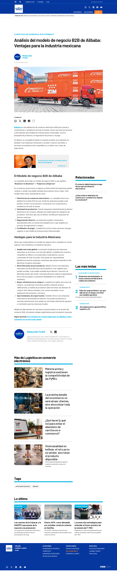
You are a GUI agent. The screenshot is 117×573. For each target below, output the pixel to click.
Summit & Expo (21, 548)
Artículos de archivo (50, 556)
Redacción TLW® (27, 57)
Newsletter (30, 2)
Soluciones (88, 12)
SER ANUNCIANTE (72, 551)
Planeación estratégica (51, 548)
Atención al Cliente (72, 554)
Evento (98, 12)
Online (18, 546)
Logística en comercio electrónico (34, 34)
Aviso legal (93, 554)
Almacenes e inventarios (51, 554)
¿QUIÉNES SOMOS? (95, 551)
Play (48, 2)
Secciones (77, 12)
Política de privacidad (96, 548)
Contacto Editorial (72, 548)
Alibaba (17, 127)
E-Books (40, 2)
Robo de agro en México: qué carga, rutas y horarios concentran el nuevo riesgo (49, 15)
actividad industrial (23, 486)
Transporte (47, 551)
